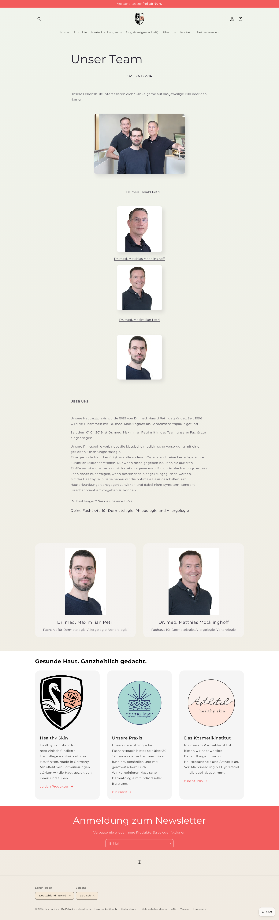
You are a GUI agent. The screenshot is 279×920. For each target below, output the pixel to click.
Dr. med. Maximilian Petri (139, 320)
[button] (39, 19)
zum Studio (193, 781)
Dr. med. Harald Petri (143, 192)
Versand (184, 909)
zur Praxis (119, 792)
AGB (174, 909)
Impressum (199, 909)
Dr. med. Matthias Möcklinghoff (139, 259)
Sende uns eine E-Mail (116, 501)
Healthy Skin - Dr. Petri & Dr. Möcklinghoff (68, 909)
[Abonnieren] (169, 843)
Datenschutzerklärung (155, 909)
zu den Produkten (54, 786)
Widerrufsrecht (129, 909)
